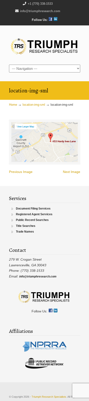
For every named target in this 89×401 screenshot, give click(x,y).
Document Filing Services (33, 208)
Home (13, 104)
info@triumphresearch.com (40, 11)
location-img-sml (34, 104)
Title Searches (25, 226)
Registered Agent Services (34, 214)
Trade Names (25, 231)
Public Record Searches (32, 220)
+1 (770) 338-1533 (40, 3)
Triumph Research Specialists (44, 44)
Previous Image (21, 172)
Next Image (71, 172)
